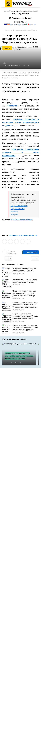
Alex (4, 63)
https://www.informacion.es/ (22, 220)
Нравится (10, 258)
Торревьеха (14, 235)
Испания (24, 235)
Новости (27, 30)
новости (33, 235)
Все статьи (19, 30)
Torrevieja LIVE (9, 30)
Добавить (12, 252)
